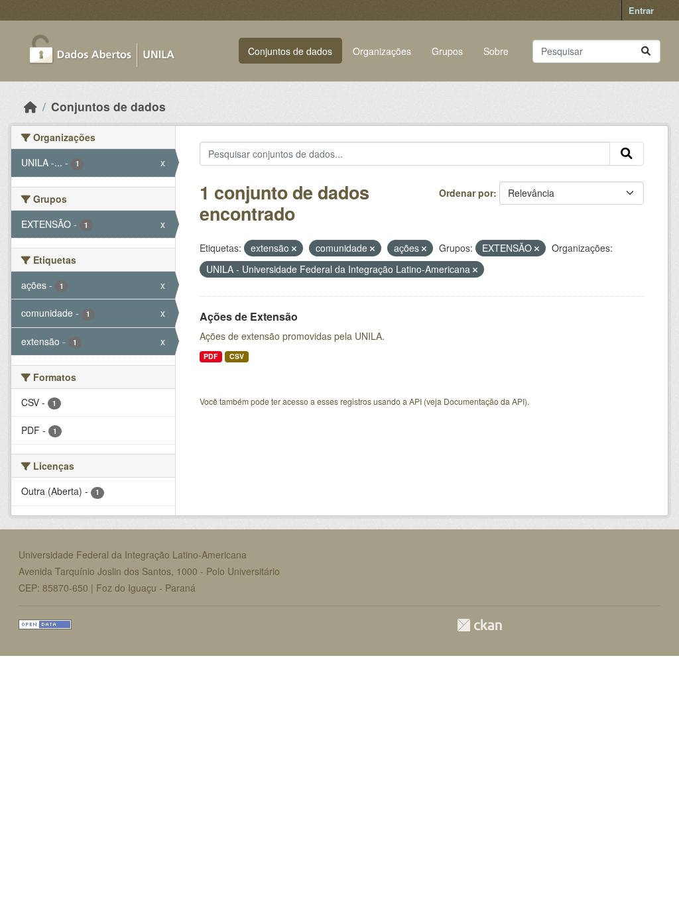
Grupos (447, 51)
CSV (236, 356)
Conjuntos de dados (290, 51)
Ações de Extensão (249, 316)
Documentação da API (484, 401)
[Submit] (646, 51)
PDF (210, 356)
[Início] (30, 106)
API (415, 401)
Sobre (496, 51)
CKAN (479, 625)
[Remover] (294, 248)
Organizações (382, 51)
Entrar (641, 10)
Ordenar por (466, 192)
